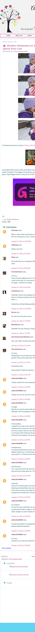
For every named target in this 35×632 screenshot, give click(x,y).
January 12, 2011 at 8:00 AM (20, 268)
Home (8, 35)
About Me (18, 35)
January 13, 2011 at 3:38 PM (20, 440)
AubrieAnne (15, 291)
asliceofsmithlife (23, 51)
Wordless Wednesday (13, 219)
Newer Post (4, 556)
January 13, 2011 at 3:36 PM (20, 416)
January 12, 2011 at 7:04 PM (20, 321)
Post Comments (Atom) (15, 559)
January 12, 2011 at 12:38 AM (21, 241)
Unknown (15, 230)
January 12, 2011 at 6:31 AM (20, 253)
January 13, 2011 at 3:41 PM (20, 476)
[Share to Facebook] (9, 222)
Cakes (29, 35)
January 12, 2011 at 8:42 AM (20, 287)
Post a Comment (6, 548)
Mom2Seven (16, 324)
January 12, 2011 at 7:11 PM (20, 333)
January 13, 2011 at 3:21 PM (20, 375)
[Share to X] (7, 222)
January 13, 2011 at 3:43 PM (20, 497)
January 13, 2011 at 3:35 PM (20, 399)
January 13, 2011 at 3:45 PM (20, 516)
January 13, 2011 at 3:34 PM (20, 387)
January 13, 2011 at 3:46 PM (20, 531)
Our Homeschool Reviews (20, 337)
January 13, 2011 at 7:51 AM (20, 345)
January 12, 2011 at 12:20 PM (21, 309)
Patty (13, 257)
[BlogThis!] (5, 222)
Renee (13, 312)
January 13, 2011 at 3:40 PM (20, 459)
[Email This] (3, 222)
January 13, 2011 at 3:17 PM (20, 362)
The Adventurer (17, 272)
